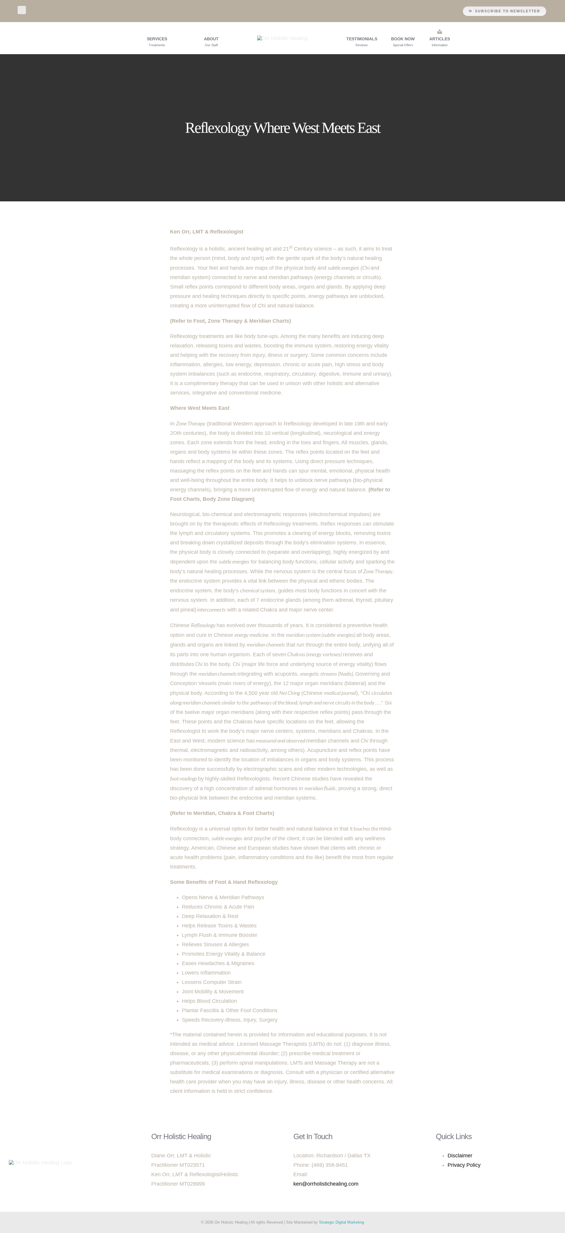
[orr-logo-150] (282, 38)
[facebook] (22, 10)
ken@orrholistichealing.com (325, 1184)
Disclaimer (460, 1156)
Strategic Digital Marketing (341, 1222)
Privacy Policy (464, 1165)
